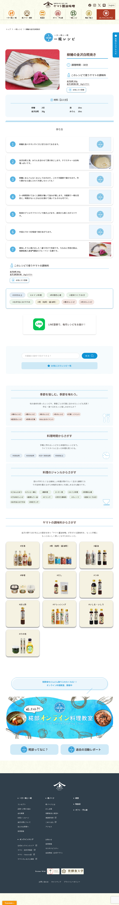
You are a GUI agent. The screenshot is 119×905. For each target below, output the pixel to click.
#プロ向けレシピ (17, 497)
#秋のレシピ (44, 414)
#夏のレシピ (30, 414)
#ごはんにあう (16, 492)
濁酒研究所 (50, 818)
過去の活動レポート (88, 749)
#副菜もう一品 (32, 497)
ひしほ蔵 (49, 809)
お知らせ (49, 839)
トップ (8, 29)
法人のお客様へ (23, 827)
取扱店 (78, 804)
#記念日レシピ (16, 419)
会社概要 (21, 813)
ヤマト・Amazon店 (25, 854)
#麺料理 (45, 492)
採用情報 (21, 831)
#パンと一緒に (30, 492)
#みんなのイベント (47, 419)
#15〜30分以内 (45, 455)
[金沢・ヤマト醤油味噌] (59, 4)
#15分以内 (30, 455)
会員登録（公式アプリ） (54, 853)
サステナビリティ (52, 848)
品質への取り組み (24, 809)
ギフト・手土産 (81, 810)
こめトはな (50, 822)
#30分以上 (17, 295)
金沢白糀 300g (72, 81)
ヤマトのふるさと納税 (26, 859)
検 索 (87, 355)
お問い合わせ (44, 882)
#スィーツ (75, 497)
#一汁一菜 (59, 492)
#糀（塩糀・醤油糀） (47, 301)
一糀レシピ (18, 29)
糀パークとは (50, 804)
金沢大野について (24, 822)
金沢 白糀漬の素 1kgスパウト (78, 84)
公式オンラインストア (26, 845)
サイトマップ (56, 882)
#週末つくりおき (77, 295)
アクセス (49, 827)
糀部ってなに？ (38, 749)
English (111, 5)
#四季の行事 (30, 419)
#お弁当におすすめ (21, 301)
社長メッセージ (23, 818)
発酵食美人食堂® (52, 813)
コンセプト (22, 804)
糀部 (77, 798)
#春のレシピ (69, 301)
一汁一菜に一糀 (26, 798)
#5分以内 (16, 455)
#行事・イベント (73, 414)
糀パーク (51, 798)
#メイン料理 (36, 295)
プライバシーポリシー (72, 882)
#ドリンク (47, 497)
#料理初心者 (55, 295)
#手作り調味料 (61, 497)
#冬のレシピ (86, 301)
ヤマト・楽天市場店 (25, 850)
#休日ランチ (34, 502)
